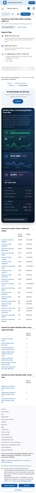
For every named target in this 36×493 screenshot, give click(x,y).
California (11, 85)
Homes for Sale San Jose (7, 284)
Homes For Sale (20, 83)
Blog (2, 427)
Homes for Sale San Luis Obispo (7, 280)
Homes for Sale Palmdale (6, 305)
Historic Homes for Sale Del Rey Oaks (7, 359)
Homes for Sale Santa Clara (8, 267)
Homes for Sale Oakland (6, 298)
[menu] (2, 8)
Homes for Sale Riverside (6, 245)
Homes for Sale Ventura (6, 271)
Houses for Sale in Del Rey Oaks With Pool (8, 368)
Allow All (26, 485)
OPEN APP (18, 101)
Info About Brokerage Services (14, 460)
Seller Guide (5, 417)
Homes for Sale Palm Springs (8, 320)
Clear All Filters (22, 27)
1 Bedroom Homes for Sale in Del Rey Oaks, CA (8, 388)
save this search (26, 77)
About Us (4, 424)
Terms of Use (5, 432)
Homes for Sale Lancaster (6, 276)
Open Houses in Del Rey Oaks (7, 344)
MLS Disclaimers (6, 447)
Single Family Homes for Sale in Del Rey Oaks (7, 354)
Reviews (3, 422)
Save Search (26, 14)
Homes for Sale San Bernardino (7, 249)
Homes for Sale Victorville (6, 311)
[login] (34, 8)
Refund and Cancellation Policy (10, 445)
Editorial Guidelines (7, 450)
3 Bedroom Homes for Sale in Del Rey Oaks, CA (8, 400)
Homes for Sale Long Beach (8, 289)
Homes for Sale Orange (6, 258)
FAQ (2, 414)
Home (9, 83)
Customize (18, 490)
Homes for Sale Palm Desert (8, 316)
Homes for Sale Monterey (6, 293)
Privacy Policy (5, 434)
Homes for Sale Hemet (8, 301)
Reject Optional (9, 485)
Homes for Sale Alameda (6, 262)
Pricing (3, 409)
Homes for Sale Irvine (8, 308)
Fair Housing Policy (6, 437)
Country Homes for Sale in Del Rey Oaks (7, 348)
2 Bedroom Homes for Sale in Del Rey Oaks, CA (8, 394)
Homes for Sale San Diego (7, 254)
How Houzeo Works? (7, 419)
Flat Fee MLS (5, 412)
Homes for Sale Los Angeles (7, 241)
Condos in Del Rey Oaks (7, 340)
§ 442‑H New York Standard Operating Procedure (16, 466)
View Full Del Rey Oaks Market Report (15, 219)
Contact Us (4, 429)
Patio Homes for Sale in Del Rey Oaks (8, 363)
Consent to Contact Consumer (11, 442)
